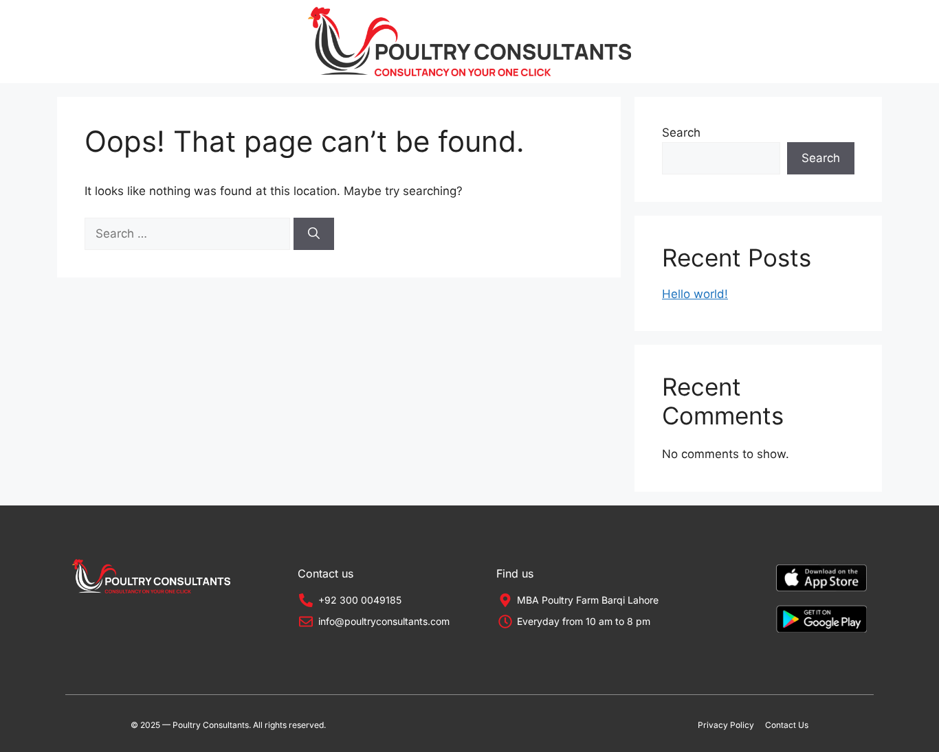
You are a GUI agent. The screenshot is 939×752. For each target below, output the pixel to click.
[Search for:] (189, 233)
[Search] (314, 234)
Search (681, 132)
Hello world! (695, 294)
